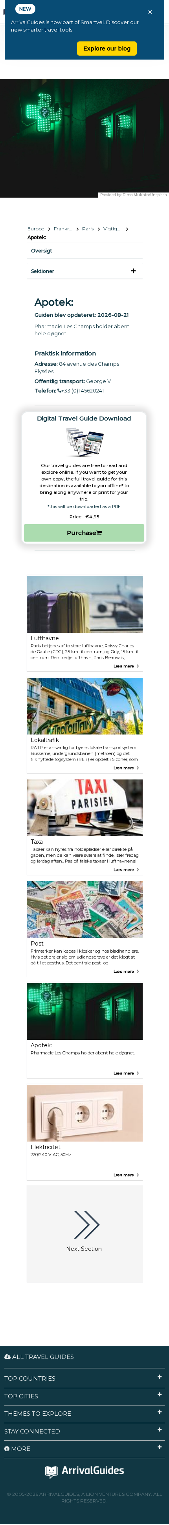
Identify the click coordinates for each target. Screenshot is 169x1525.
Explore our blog (106, 48)
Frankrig (63, 229)
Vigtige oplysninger (115, 229)
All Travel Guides (42, 1357)
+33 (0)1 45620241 (82, 390)
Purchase (81, 532)
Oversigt (41, 251)
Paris (88, 229)
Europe (36, 229)
